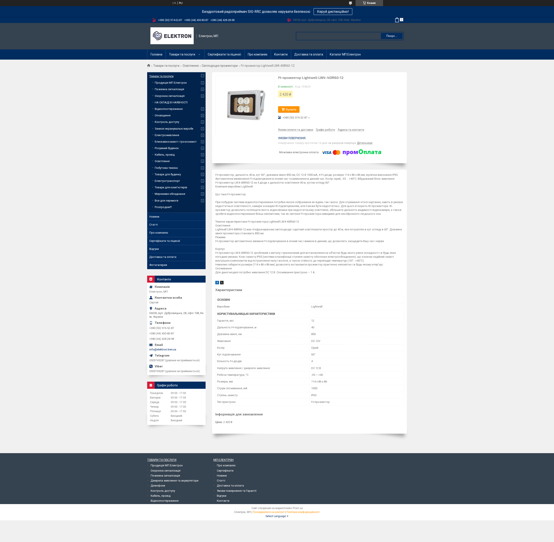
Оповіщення (163, 115)
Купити (291, 109)
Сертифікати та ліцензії (224, 54)
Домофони (158, 485)
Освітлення (191, 65)
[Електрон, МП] (172, 36)
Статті (153, 224)
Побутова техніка (166, 167)
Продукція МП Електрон (171, 82)
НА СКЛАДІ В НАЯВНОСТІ (171, 102)
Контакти (281, 54)
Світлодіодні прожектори (220, 65)
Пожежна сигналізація (169, 89)
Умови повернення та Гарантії (236, 490)
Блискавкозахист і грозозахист (176, 141)
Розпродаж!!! (163, 207)
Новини (154, 216)
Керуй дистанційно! (333, 12)
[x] (222, 283)
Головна (156, 54)
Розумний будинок (167, 148)
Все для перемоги (166, 200)
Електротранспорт (167, 180)
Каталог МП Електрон (345, 54)
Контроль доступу (167, 122)
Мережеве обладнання (170, 193)
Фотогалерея (158, 265)
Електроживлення (167, 135)
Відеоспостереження (169, 109)
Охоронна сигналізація (170, 96)
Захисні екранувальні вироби (174, 128)
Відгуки (154, 249)
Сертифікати (225, 470)
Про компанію (257, 54)
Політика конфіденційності (303, 512)
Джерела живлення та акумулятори (174, 480)
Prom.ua (298, 508)
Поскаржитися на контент (269, 512)
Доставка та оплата (308, 54)
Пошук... (391, 35)
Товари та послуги (182, 54)
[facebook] (217, 283)
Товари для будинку (168, 174)
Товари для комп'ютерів (171, 187)
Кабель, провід (165, 154)
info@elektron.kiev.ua (162, 349)
